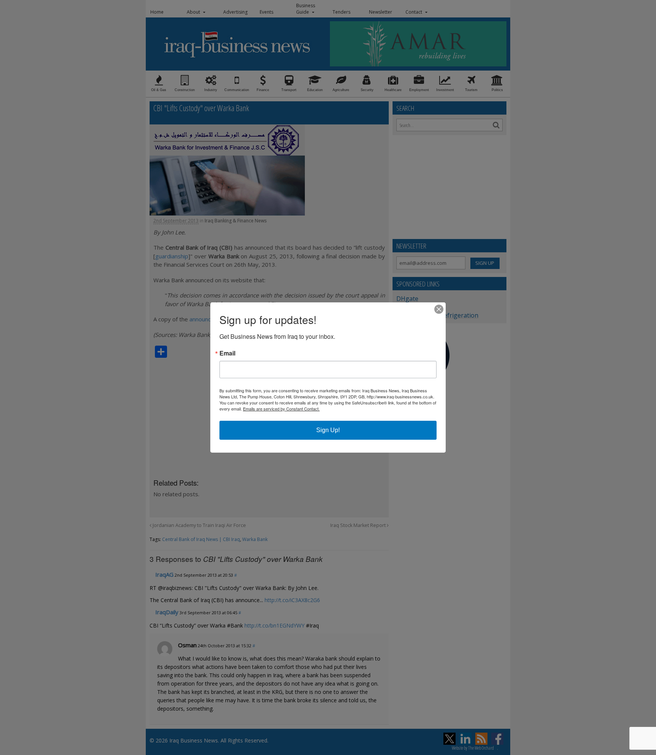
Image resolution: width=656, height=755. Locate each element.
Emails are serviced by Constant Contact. (281, 409)
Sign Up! (328, 430)
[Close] (438, 309)
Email (227, 353)
